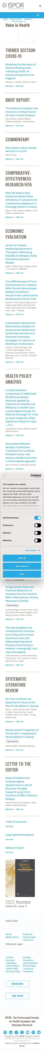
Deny (22, 574)
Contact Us (28, 940)
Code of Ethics (12, 965)
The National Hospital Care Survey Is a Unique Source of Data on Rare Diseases (22, 112)
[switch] (37, 525)
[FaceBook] (16, 1033)
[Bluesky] (39, 1033)
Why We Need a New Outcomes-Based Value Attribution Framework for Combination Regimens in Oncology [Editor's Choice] (22, 199)
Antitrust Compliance (11, 961)
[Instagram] (33, 1033)
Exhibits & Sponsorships (29, 935)
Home (5, 19)
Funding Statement (28, 959)
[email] (5, 1033)
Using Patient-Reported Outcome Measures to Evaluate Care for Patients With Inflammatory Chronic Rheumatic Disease (22, 593)
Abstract (9, 86)
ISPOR (21, 1036)
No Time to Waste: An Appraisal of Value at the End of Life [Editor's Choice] (22, 702)
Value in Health (18, 21)
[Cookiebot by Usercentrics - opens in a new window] (31, 475)
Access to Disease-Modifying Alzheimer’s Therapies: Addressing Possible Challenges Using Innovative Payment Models (21, 254)
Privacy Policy (29, 965)
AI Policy (10, 957)
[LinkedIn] (11, 1033)
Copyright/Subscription (20, 834)
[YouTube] (27, 1033)
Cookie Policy (12, 968)
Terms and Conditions (28, 970)
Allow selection (22, 566)
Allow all (22, 558)
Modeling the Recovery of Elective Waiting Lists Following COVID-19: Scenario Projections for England (21, 71)
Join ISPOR (17, 995)
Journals (28, 19)
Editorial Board (15, 847)
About (9, 934)
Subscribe (17, 983)
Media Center (12, 937)
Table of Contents (16, 821)
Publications (16, 19)
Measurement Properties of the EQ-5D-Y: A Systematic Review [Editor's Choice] (22, 733)
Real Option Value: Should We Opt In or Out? (21, 149)
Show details (30, 550)
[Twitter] (22, 1033)
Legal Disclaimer (30, 963)
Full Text (19, 86)
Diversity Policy (13, 971)
